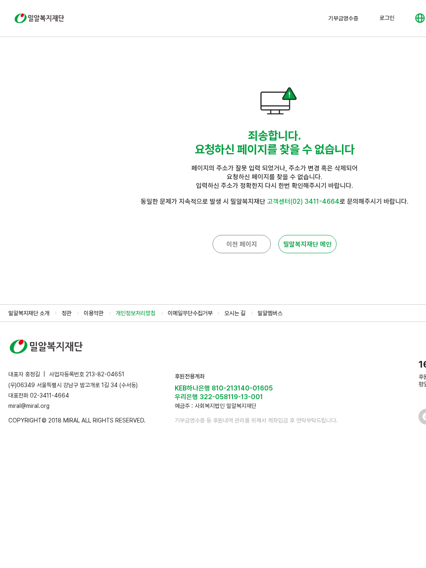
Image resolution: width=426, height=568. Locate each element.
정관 (67, 313)
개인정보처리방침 (136, 313)
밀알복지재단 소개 (29, 313)
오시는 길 (234, 313)
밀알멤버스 (270, 313)
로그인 (386, 18)
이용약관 (94, 313)
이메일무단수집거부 (190, 313)
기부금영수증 (343, 18)
